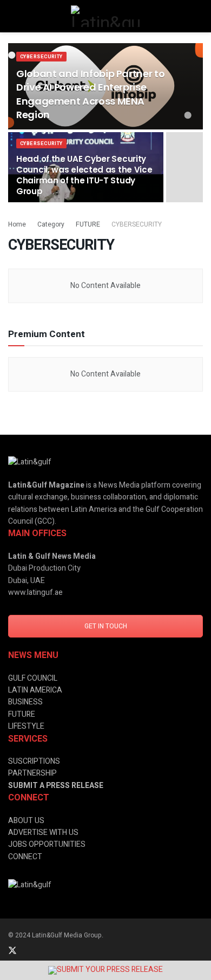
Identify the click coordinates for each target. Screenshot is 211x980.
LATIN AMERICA (35, 690)
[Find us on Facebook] (55, 951)
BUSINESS (25, 702)
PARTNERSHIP (32, 773)
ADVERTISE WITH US (43, 832)
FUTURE (88, 224)
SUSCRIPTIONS (34, 761)
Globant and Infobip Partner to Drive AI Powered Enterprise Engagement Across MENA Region (90, 94)
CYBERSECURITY (41, 56)
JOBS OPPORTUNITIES (46, 844)
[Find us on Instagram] (41, 951)
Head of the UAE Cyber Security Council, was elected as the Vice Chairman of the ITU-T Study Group (84, 175)
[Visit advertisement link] (105, 970)
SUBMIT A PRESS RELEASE (55, 785)
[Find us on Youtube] (70, 951)
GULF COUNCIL (32, 678)
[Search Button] (198, 16)
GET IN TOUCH (105, 626)
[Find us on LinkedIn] (27, 951)
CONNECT (25, 856)
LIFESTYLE (26, 726)
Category (50, 224)
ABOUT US (26, 820)
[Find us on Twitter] (12, 951)
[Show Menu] (12, 16)
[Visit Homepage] (105, 16)
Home (17, 224)
